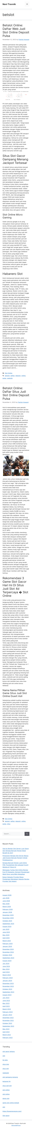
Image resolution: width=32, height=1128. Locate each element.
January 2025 (7, 946)
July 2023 (6, 998)
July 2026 (6, 898)
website (10, 378)
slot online (6, 1090)
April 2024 (6, 972)
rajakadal (6, 1073)
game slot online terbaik (11, 1103)
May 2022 (6, 1029)
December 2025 (8, 915)
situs (8, 824)
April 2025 (6, 938)
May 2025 (6, 935)
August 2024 (7, 961)
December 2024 (8, 949)
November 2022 (8, 1020)
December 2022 (8, 1018)
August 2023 (7, 995)
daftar (12, 376)
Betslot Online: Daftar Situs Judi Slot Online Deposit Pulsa (16, 393)
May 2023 (6, 1003)
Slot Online (8, 373)
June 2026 (6, 901)
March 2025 (7, 941)
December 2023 (8, 983)
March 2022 (7, 1035)
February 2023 (8, 1012)
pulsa (4, 378)
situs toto (6, 1064)
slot (4, 1056)
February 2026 (8, 909)
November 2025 (8, 918)
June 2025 (6, 932)
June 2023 (6, 1000)
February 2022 (8, 1037)
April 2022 (6, 1032)
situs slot (6, 1068)
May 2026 (6, 904)
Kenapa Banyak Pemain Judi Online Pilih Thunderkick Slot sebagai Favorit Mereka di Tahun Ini (15, 865)
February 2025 (8, 943)
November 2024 (8, 952)
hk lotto (5, 1060)
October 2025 (7, 921)
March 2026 (7, 906)
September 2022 (8, 1026)
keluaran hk (6, 1081)
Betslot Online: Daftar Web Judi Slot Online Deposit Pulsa (16, 30)
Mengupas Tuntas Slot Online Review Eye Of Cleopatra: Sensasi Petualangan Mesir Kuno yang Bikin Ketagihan (16, 872)
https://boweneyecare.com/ (12, 1111)
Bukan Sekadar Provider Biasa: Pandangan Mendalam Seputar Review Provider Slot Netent (16, 879)
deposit (18, 376)
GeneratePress (16, 1125)
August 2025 (7, 926)
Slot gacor (6, 1115)
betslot (7, 376)
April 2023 (6, 1006)
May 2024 (6, 969)
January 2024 (7, 980)
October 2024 (7, 955)
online (23, 376)
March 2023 (7, 1009)
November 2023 (8, 986)
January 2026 (7, 912)
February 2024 (8, 978)
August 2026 (7, 895)
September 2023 (8, 992)
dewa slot (6, 1098)
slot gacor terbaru (9, 1051)
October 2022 (7, 1023)
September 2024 (8, 958)
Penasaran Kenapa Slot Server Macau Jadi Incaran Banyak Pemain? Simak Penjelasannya (15, 858)
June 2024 (6, 966)
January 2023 (7, 1015)
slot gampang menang (10, 1077)
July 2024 (6, 963)
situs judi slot (7, 1086)
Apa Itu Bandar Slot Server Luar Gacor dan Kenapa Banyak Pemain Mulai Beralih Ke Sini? (16, 851)
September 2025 (8, 924)
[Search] (27, 834)
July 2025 (6, 929)
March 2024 (7, 975)
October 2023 (7, 989)
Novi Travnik (9, 4)
